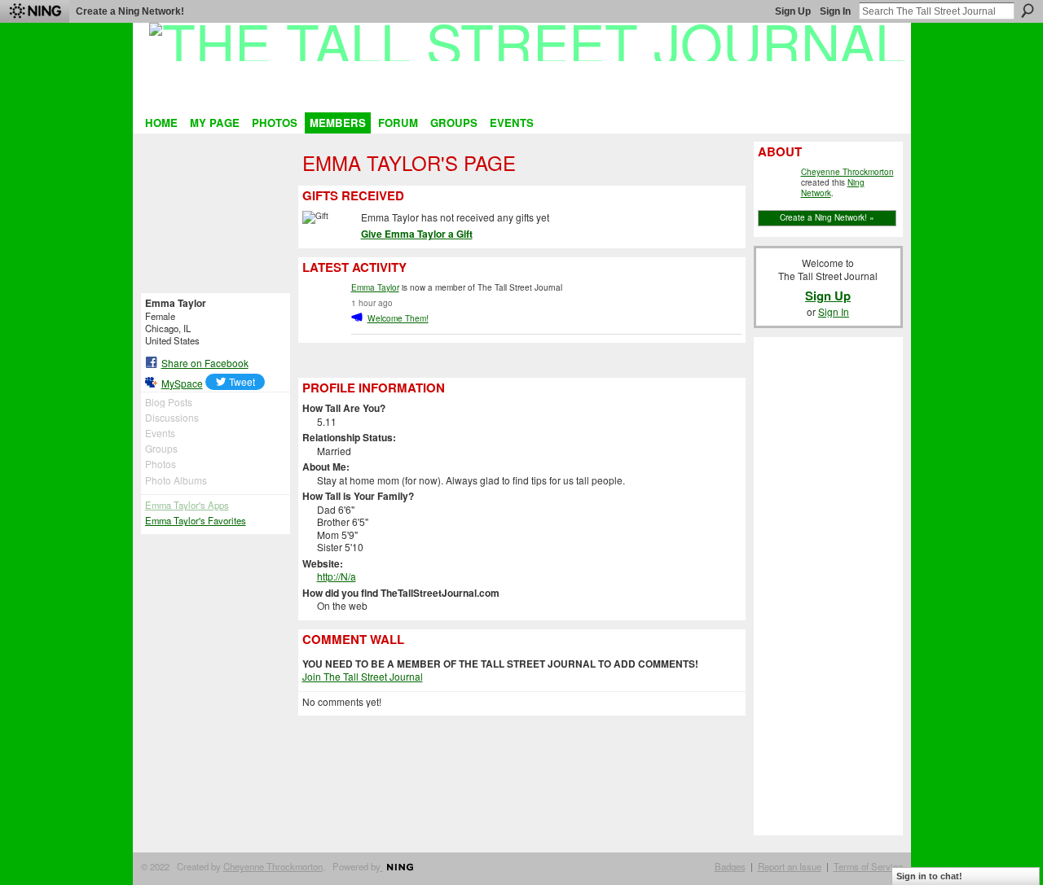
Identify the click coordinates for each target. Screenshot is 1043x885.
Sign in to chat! (929, 876)
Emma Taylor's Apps (187, 504)
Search (1027, 10)
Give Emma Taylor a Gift (417, 233)
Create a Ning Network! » (827, 217)
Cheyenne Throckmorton (847, 171)
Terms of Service (868, 866)
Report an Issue (789, 866)
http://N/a (336, 576)
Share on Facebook (205, 363)
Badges (730, 866)
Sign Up (793, 11)
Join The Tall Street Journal (362, 676)
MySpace (182, 383)
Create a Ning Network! (130, 11)
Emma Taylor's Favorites (195, 520)
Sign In (835, 11)
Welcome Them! (398, 318)
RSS (310, 359)
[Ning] (34, 11)
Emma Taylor (375, 287)
